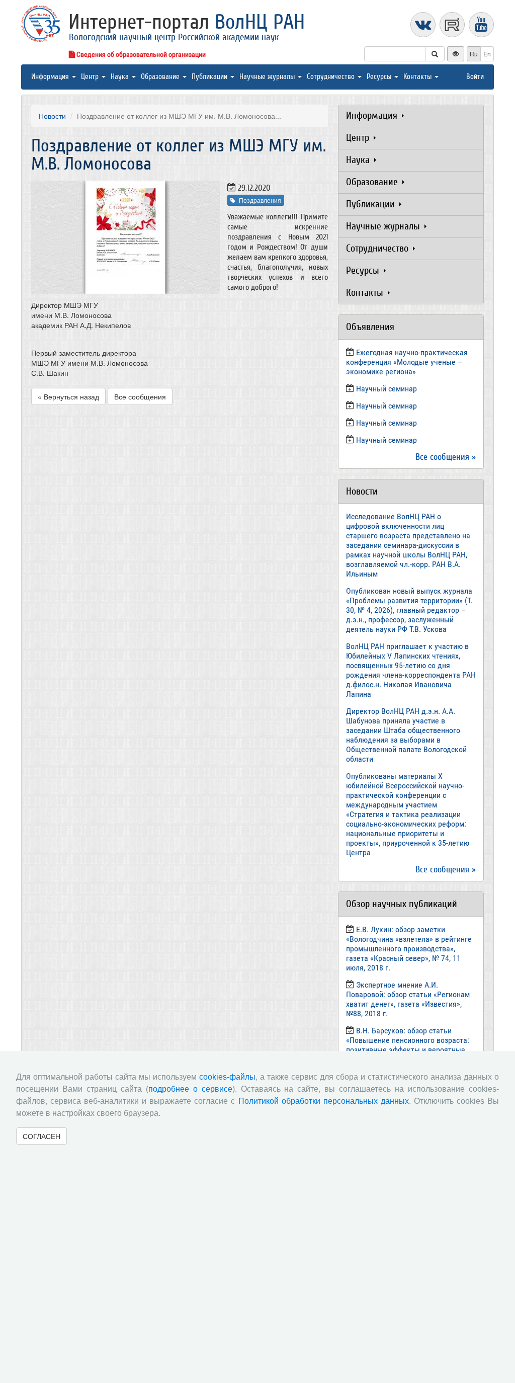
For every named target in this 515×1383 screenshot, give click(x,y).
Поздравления (260, 200)
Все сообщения (140, 396)
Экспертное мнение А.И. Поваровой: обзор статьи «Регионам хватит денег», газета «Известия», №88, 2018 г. (408, 999)
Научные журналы (268, 76)
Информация (51, 76)
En (487, 53)
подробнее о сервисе (190, 1089)
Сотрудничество (332, 76)
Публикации (210, 76)
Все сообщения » (445, 457)
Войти (475, 76)
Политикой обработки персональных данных (323, 1101)
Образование (161, 76)
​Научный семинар (386, 388)
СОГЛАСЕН (41, 1136)
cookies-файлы (227, 1077)
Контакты (418, 76)
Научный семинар (386, 423)
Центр (91, 76)
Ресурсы (380, 76)
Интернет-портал (186, 22)
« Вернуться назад (68, 396)
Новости (52, 116)
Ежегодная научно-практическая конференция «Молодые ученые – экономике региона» (407, 362)
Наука (121, 76)
